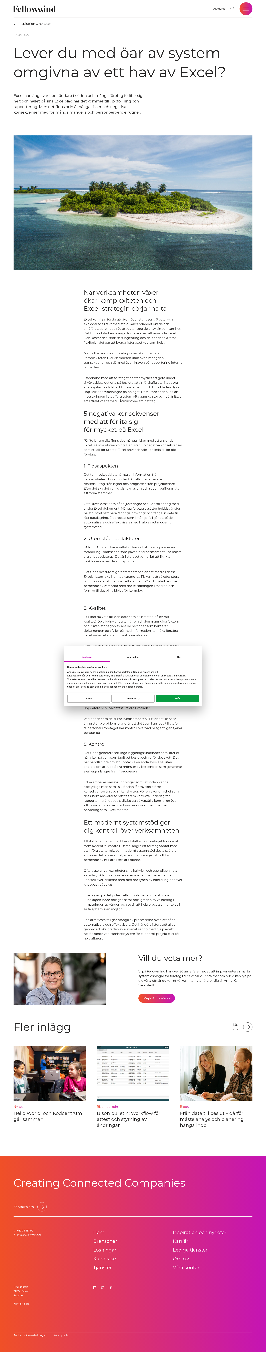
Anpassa (131, 698)
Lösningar (104, 1250)
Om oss (181, 1259)
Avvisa (88, 698)
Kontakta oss (22, 1303)
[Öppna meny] (246, 8)
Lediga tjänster (190, 1250)
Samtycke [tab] (87, 657)
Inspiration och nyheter (199, 1232)
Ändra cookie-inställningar (30, 1335)
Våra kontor (186, 1267)
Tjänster (102, 1267)
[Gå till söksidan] (232, 9)
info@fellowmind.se (29, 1235)
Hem (99, 1232)
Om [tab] (179, 657)
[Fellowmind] (35, 8)
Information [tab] (133, 657)
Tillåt (177, 698)
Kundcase (104, 1259)
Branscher (105, 1241)
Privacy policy (62, 1335)
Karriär (180, 1241)
